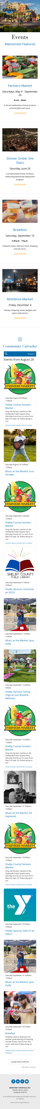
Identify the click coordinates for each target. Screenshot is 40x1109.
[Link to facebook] (13, 1081)
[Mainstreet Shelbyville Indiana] (9, 8)
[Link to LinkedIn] (18, 1081)
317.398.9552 (20, 1099)
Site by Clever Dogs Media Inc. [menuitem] (20, 1102)
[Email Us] (27, 1081)
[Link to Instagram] (22, 1081)
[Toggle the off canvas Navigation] (35, 9)
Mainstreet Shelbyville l (15, 1097)
